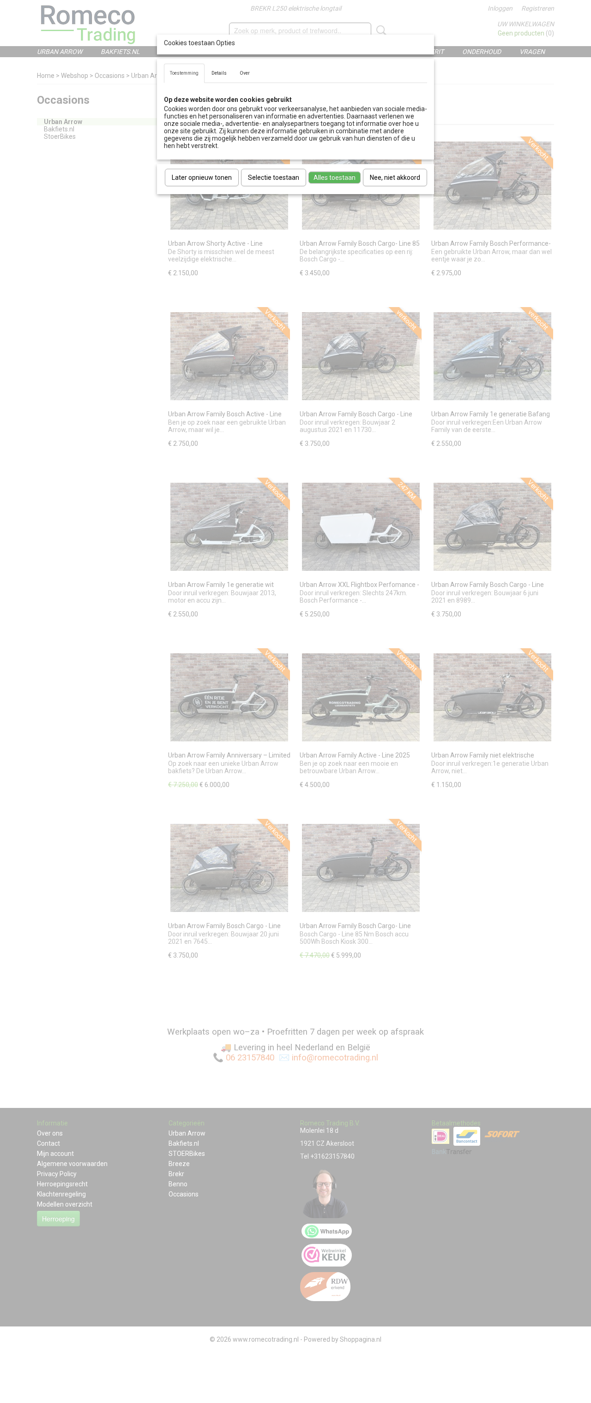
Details (219, 73)
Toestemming (184, 73)
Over (245, 73)
